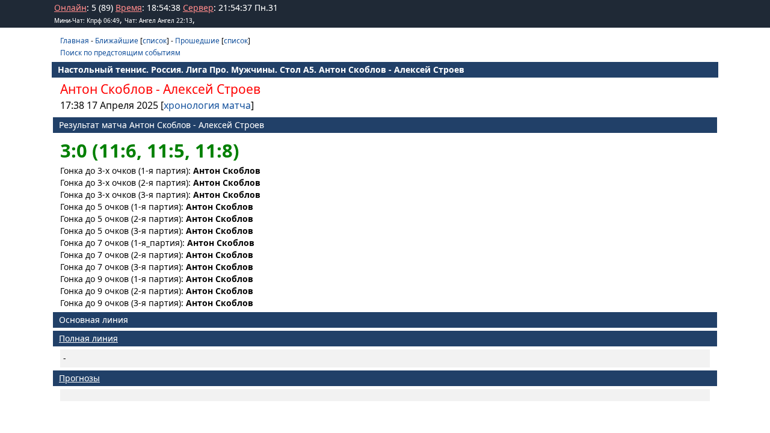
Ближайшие (116, 40)
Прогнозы (79, 378)
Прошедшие (197, 40)
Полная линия (88, 338)
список (155, 40)
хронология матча (207, 105)
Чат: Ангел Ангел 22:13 (158, 20)
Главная (74, 40)
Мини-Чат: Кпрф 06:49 (87, 20)
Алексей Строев (211, 89)
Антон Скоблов (106, 89)
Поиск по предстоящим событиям (120, 53)
